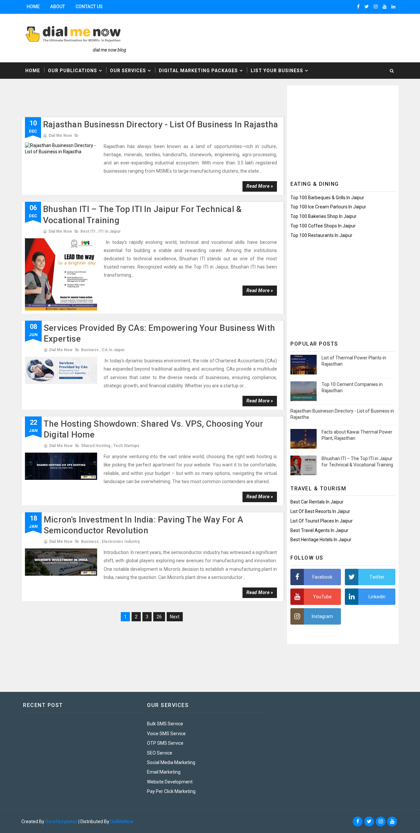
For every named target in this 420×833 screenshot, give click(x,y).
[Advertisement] (140, 100)
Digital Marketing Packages (198, 70)
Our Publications (72, 70)
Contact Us (89, 6)
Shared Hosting (95, 445)
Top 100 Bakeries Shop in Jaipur (323, 216)
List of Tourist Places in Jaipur (321, 520)
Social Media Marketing (171, 762)
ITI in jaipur (109, 231)
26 (159, 616)
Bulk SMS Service (165, 723)
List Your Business (277, 70)
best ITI (87, 231)
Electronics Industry (121, 541)
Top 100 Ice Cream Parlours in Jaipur (328, 206)
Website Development (170, 781)
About (57, 6)
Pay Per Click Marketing (171, 791)
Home (33, 6)
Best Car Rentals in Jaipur (317, 501)
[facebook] (358, 6)
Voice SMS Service (166, 733)
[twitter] (366, 6)
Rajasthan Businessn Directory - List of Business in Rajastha (160, 124)
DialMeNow (122, 821)
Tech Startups (126, 445)
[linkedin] (393, 6)
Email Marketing (163, 772)
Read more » (259, 186)
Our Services (128, 70)
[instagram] (375, 6)
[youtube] (384, 6)
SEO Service (159, 753)
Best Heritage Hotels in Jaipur (320, 539)
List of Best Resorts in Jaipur (320, 511)
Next (174, 616)
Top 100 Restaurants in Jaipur (321, 235)
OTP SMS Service (165, 743)
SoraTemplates (61, 821)
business (90, 350)
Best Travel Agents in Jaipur (319, 530)
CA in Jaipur (113, 350)
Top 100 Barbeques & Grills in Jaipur (327, 197)
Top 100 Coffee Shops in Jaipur (323, 225)
